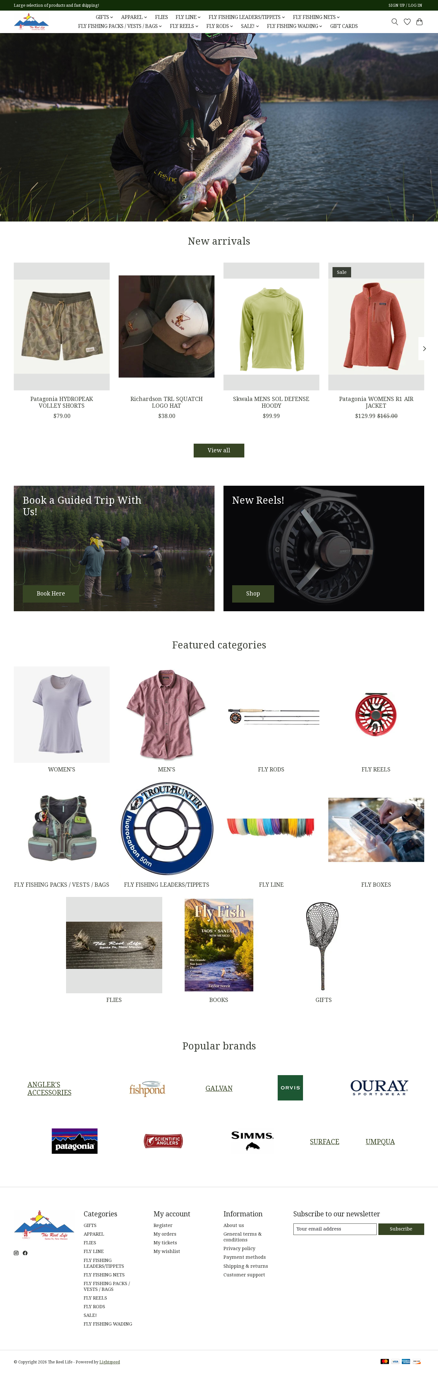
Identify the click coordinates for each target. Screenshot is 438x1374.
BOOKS (218, 1000)
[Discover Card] (417, 1362)
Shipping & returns (245, 1266)
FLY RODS (271, 769)
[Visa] (395, 1362)
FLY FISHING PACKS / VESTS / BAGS (61, 885)
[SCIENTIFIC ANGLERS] (163, 1141)
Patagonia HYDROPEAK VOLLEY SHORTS (61, 402)
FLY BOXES (376, 885)
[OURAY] (379, 1088)
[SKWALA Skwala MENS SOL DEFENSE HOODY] (271, 326)
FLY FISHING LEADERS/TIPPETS (166, 885)
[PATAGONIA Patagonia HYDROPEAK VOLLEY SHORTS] (62, 326)
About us (233, 1225)
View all (219, 450)
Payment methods (244, 1257)
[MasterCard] (385, 1362)
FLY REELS (376, 769)
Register (163, 1225)
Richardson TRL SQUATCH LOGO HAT (167, 402)
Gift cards (344, 26)
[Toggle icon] (395, 22)
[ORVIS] (290, 1088)
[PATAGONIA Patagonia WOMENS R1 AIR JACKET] (376, 326)
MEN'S (166, 769)
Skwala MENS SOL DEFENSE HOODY (271, 402)
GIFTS (324, 1000)
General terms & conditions (242, 1237)
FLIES (161, 17)
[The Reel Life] (31, 21)
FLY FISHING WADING (108, 1324)
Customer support (244, 1275)
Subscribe (401, 1229)
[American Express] (406, 1362)
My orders (165, 1234)
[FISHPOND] (148, 1088)
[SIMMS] (252, 1141)
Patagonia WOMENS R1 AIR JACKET (376, 402)
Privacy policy (239, 1248)
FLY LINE (271, 885)
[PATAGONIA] (74, 1141)
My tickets (165, 1243)
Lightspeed (109, 1362)
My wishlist (167, 1251)
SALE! (90, 1315)
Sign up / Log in (405, 5)
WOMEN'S (61, 769)
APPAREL (94, 1234)
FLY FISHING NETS (104, 1275)
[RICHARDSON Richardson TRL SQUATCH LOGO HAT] (167, 326)
